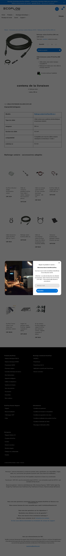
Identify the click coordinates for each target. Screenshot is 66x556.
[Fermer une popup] (59, 263)
